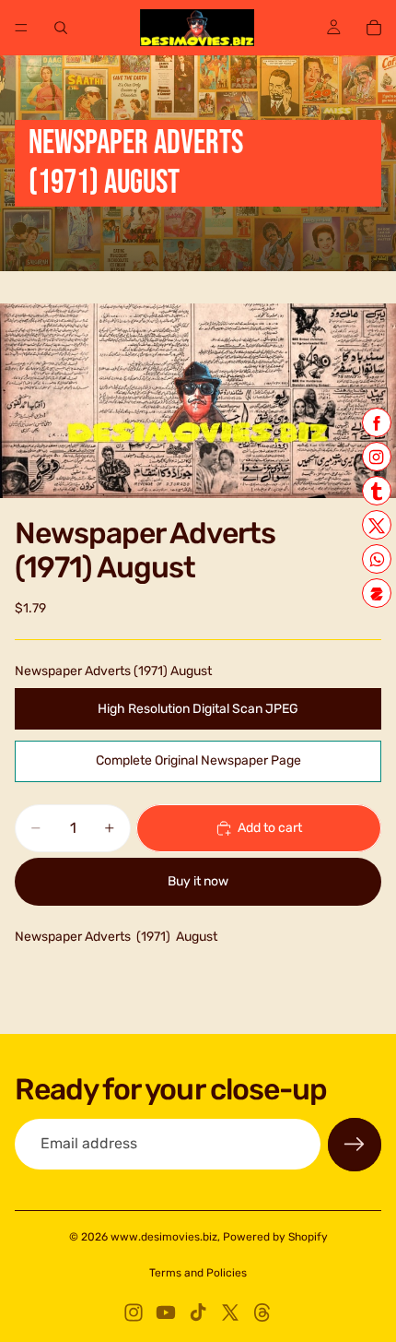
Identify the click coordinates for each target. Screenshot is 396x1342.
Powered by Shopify (275, 1236)
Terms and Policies (198, 1272)
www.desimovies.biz (164, 1236)
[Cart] (374, 27)
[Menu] (21, 27)
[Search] (61, 27)
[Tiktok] (198, 1312)
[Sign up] (354, 1144)
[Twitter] (230, 1312)
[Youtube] (166, 1312)
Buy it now (198, 881)
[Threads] (262, 1312)
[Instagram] (133, 1312)
